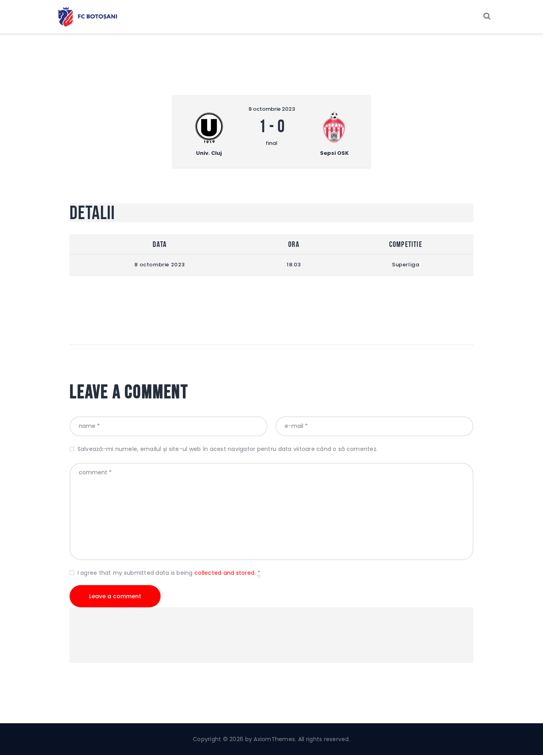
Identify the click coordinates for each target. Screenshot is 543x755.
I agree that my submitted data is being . (169, 573)
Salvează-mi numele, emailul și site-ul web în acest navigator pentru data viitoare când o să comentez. (228, 449)
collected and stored (224, 573)
